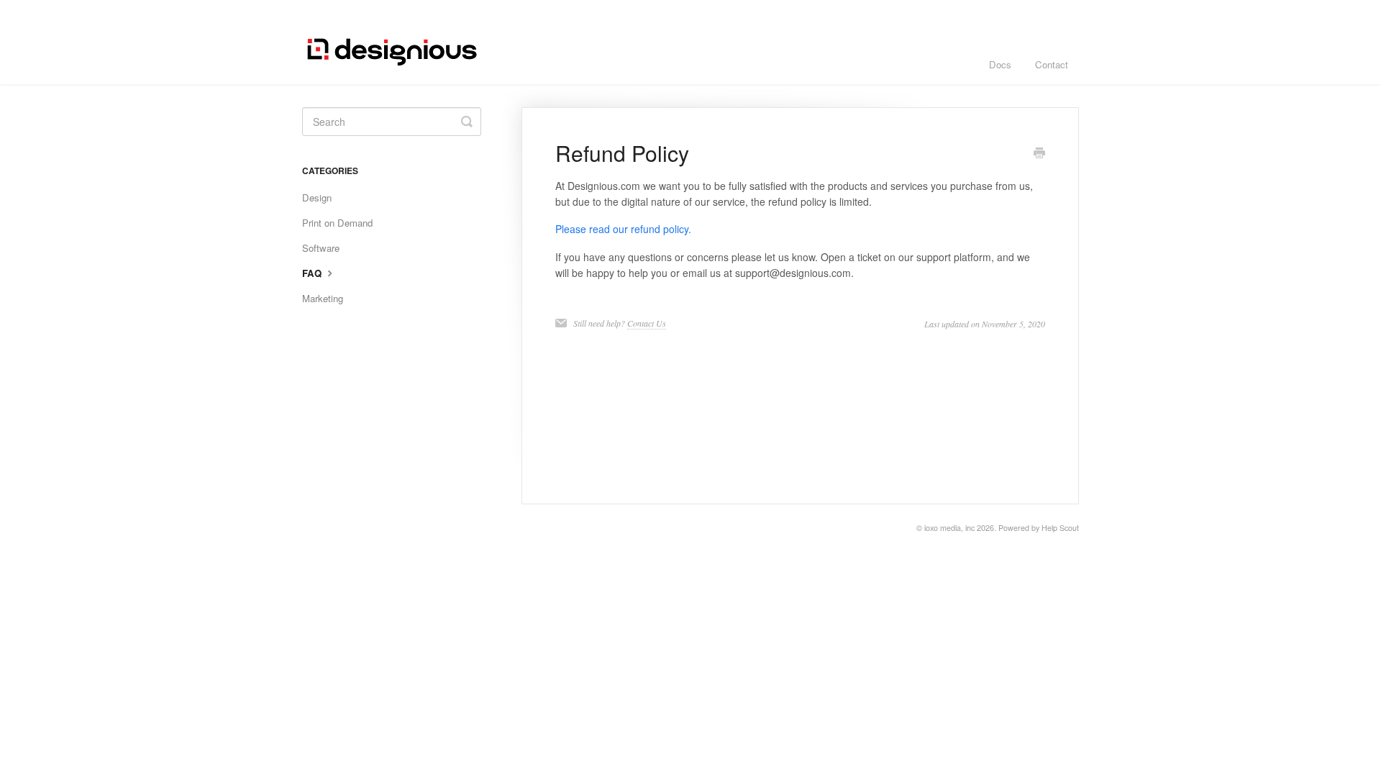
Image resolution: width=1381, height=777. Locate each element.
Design (317, 197)
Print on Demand (337, 223)
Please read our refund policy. (623, 229)
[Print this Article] (1039, 154)
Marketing (322, 298)
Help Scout (1060, 527)
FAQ (313, 273)
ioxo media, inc (949, 527)
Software (320, 248)
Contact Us (646, 323)
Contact (1051, 64)
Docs (1000, 64)
